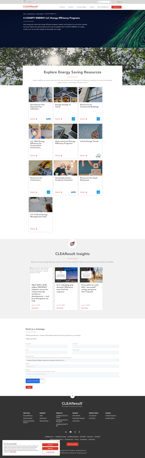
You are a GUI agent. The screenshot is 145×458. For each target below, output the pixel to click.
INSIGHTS (75, 413)
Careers (92, 7)
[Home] (30, 7)
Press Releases (76, 415)
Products (62, 7)
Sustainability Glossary (78, 418)
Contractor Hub (69, 439)
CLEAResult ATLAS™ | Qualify (62, 416)
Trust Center (92, 439)
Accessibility (83, 439)
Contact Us (116, 7)
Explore (32, 119)
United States (93, 413)
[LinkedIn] (66, 432)
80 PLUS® (83, 436)
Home (24, 13)
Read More (35, 308)
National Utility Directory (56, 439)
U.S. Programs (92, 415)
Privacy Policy (13, 451)
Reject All (50, 448)
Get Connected (72, 444)
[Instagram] (75, 432)
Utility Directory (31, 13)
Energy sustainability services (29, 421)
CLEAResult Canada (60, 436)
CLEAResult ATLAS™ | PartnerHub (62, 420)
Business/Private (44, 421)
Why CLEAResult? (103, 7)
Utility (41, 415)
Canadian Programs (110, 415)
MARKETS (42, 413)
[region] (31, 448)
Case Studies (75, 421)
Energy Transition (28, 418)
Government (43, 418)
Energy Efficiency (28, 415)
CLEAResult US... (49, 436)
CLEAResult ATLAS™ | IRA (62, 425)
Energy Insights (81, 7)
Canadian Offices (110, 418)
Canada (108, 413)
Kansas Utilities (39, 13)
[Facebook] (79, 432)
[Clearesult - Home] (72, 404)
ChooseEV (97, 436)
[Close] (58, 441)
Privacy (76, 439)
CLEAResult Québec (73, 436)
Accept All (50, 444)
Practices (71, 7)
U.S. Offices (92, 418)
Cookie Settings (50, 452)
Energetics (90, 436)
